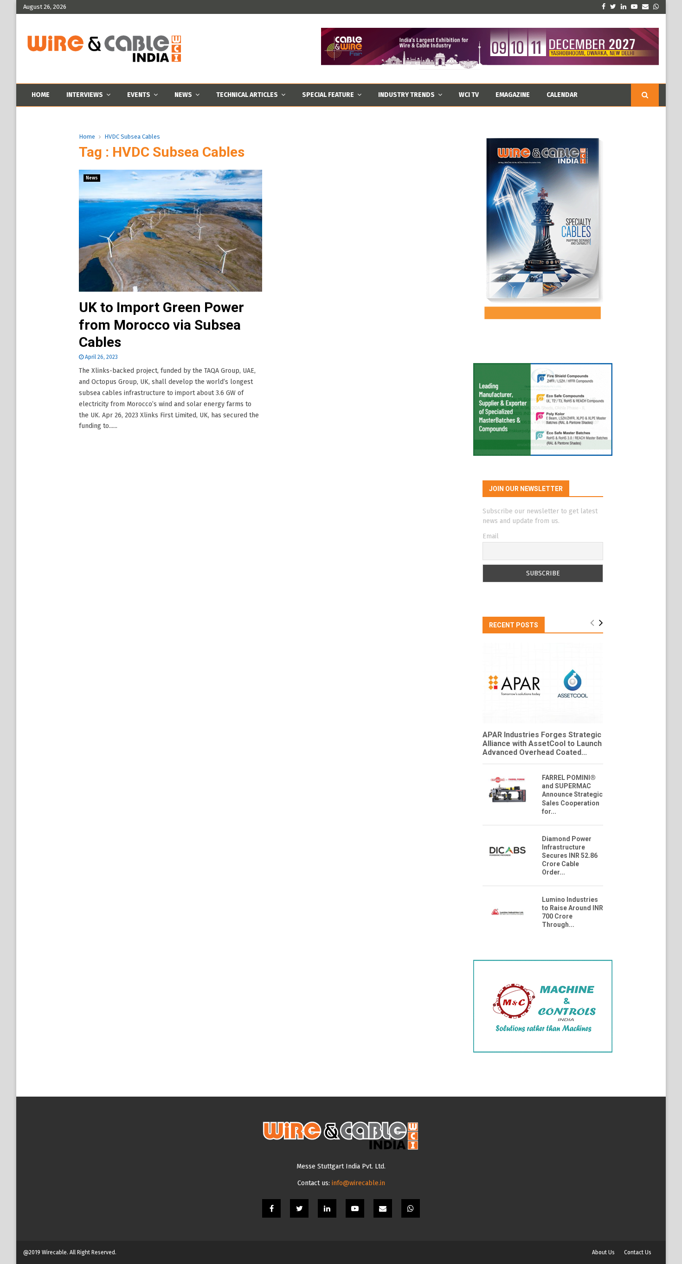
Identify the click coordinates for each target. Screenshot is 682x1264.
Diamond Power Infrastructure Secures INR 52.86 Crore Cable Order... (570, 855)
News (183, 95)
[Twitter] (299, 1208)
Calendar (562, 95)
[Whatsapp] (410, 1208)
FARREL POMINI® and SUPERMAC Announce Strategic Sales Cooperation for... (572, 794)
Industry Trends (406, 95)
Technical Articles (247, 95)
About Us (603, 1252)
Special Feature (328, 95)
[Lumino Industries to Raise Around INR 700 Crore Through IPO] (508, 912)
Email (491, 536)
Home (41, 95)
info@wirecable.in (358, 1183)
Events (138, 95)
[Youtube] (355, 1208)
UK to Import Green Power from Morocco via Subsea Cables (161, 324)
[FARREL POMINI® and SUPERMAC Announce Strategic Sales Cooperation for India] (508, 790)
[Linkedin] (327, 1208)
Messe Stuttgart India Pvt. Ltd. (341, 1166)
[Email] (382, 1208)
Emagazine (512, 95)
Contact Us (637, 1252)
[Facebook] (271, 1208)
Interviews (84, 95)
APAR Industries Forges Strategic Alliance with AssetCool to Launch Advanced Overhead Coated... (542, 743)
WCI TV (469, 95)
